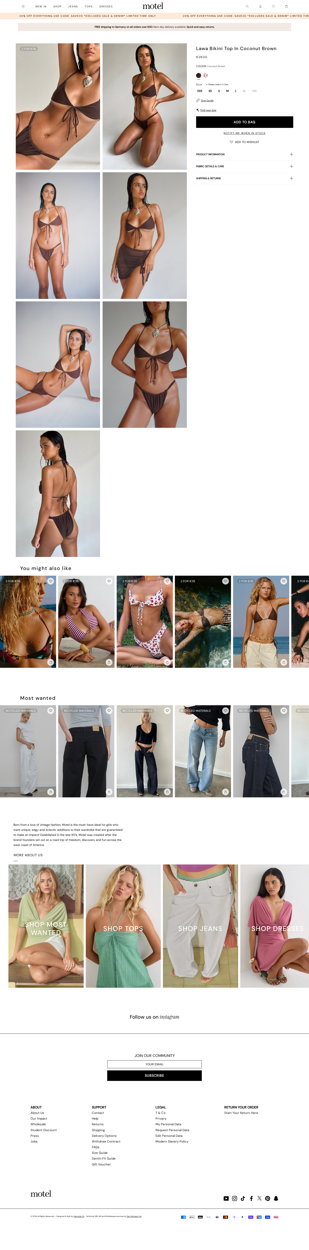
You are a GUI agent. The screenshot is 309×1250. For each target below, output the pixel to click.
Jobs (34, 1141)
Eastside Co (79, 1216)
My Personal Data (168, 1124)
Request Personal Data (172, 1130)
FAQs (95, 1147)
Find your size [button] (208, 110)
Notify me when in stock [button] (245, 133)
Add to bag (244, 122)
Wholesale (38, 1124)
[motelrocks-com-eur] (153, 6)
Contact (98, 1113)
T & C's (161, 1113)
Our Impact (38, 1118)
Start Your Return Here (241, 1113)
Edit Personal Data (169, 1136)
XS (210, 91)
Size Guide (207, 100)
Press (34, 1136)
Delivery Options (104, 1136)
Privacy (161, 1118)
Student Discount (43, 1130)
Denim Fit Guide (104, 1158)
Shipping (98, 1130)
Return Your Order (241, 1107)
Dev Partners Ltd (134, 1216)
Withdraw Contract (106, 1141)
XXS (199, 91)
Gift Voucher (101, 1164)
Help (95, 1118)
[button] (245, 142)
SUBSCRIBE (154, 1075)
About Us (37, 1113)
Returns (98, 1124)
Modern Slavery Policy (172, 1141)
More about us (28, 855)
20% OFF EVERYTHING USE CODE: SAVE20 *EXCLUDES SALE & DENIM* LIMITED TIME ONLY (193, 16)
